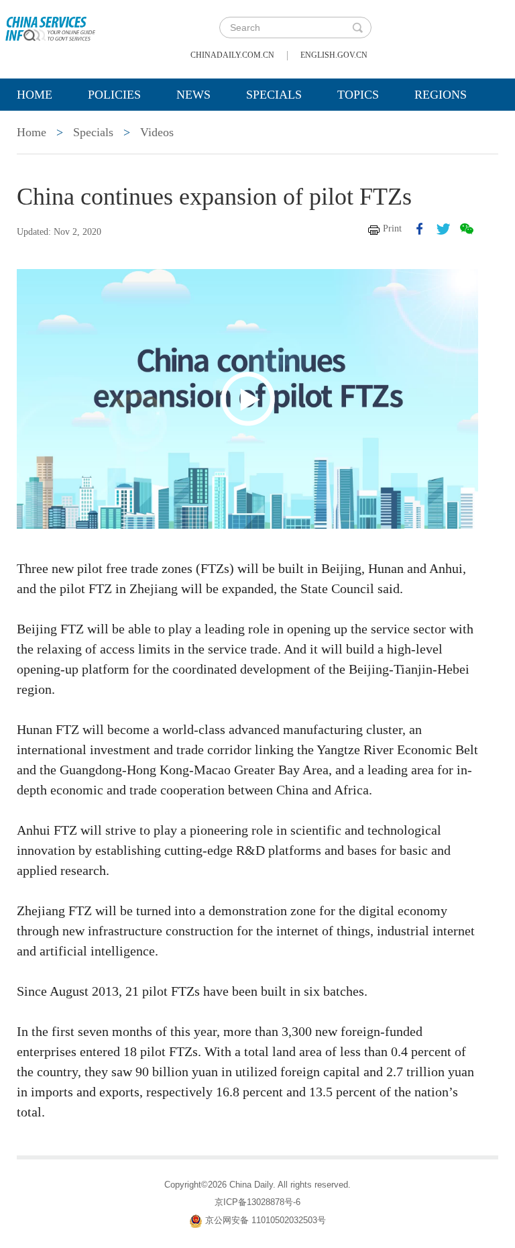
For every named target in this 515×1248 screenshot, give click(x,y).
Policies (114, 94)
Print (392, 228)
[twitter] (443, 229)
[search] (357, 27)
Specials (274, 94)
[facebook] (419, 229)
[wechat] (466, 229)
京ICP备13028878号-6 (257, 1202)
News (193, 94)
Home (34, 94)
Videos (157, 132)
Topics (358, 94)
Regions (440, 94)
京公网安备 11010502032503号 (265, 1220)
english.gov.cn (333, 55)
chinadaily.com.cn (232, 55)
